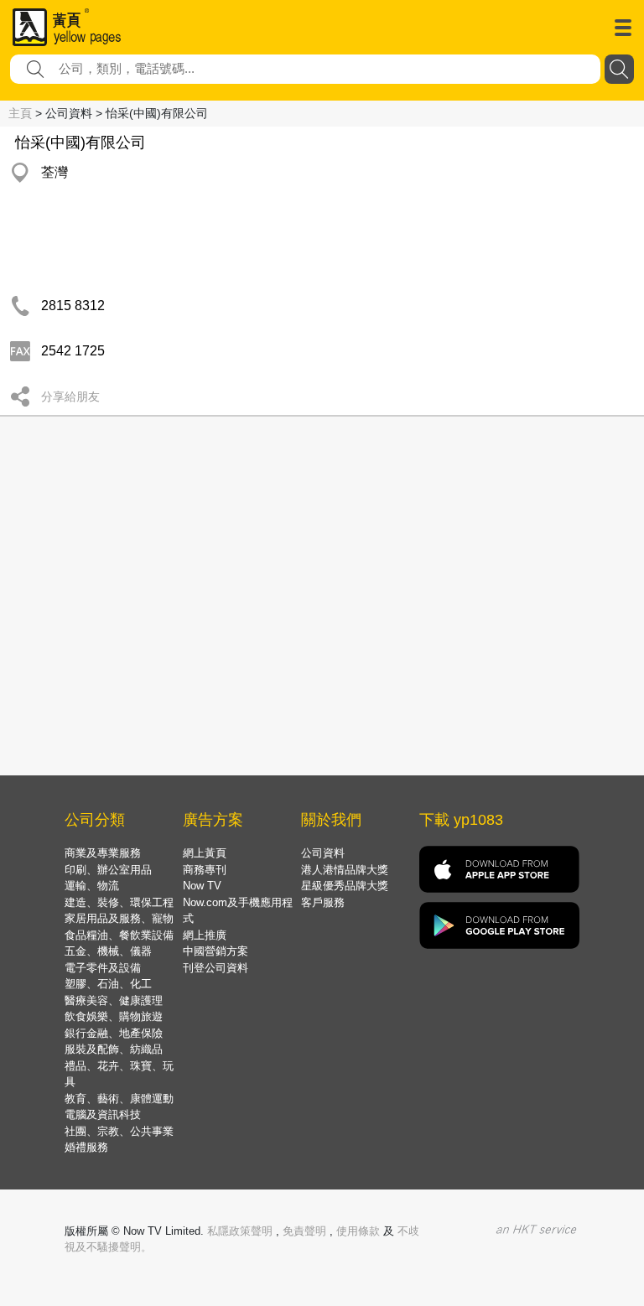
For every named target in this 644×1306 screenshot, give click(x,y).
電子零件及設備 (103, 967)
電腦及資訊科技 (103, 1114)
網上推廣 (204, 935)
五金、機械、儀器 (108, 951)
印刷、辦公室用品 (108, 869)
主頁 (20, 113)
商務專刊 (204, 869)
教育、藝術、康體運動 (119, 1098)
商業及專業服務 (103, 853)
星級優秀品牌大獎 (344, 885)
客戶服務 (323, 902)
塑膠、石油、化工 (108, 983)
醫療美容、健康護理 (114, 1000)
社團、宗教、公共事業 (119, 1131)
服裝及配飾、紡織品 (114, 1049)
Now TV (202, 885)
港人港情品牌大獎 (344, 869)
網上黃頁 (204, 853)
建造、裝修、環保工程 (119, 902)
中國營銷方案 (215, 951)
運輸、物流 (92, 885)
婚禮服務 (86, 1147)
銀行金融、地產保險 (114, 1033)
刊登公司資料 (215, 967)
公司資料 (323, 853)
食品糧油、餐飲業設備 (119, 935)
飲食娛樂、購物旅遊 (114, 1016)
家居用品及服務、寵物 (119, 918)
